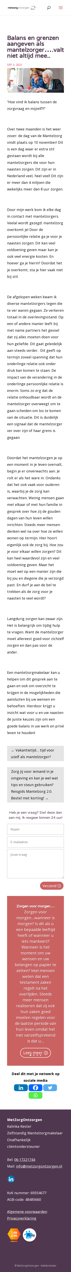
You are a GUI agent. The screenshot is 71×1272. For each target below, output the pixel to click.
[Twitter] (50, 1087)
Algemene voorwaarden (27, 1211)
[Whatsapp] (35, 1095)
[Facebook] (35, 1087)
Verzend (49, 885)
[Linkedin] (21, 1087)
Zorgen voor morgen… (36, 906)
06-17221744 (24, 1159)
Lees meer (33, 1052)
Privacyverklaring (21, 1218)
